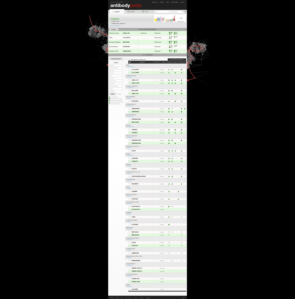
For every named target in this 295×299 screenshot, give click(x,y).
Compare (113, 29)
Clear (120, 94)
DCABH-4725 (135, 278)
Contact (162, 2)
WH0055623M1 (136, 260)
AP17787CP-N (136, 209)
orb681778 (135, 161)
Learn (146, 11)
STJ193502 (135, 224)
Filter (112, 94)
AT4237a (134, 168)
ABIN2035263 (127, 51)
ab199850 (134, 191)
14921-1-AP (126, 33)
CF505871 (135, 132)
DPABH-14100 (136, 281)
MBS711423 (135, 232)
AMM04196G (135, 253)
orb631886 (135, 158)
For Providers (174, 2)
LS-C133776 (126, 37)
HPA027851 (126, 46)
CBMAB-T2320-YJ (137, 271)
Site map (135, 297)
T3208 (133, 217)
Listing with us (141, 297)
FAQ (167, 2)
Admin (183, 297)
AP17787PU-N (136, 206)
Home (111, 2)
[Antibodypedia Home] (127, 6)
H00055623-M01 (136, 119)
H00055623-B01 (136, 143)
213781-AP (135, 245)
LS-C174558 (135, 72)
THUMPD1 (121, 2)
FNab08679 (135, 184)
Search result (116, 2)
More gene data (114, 25)
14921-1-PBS (135, 83)
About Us (154, 2)
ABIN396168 (135, 111)
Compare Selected (116, 58)
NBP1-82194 (135, 122)
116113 (134, 150)
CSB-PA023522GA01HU (139, 176)
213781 (134, 242)
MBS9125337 (135, 235)
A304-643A (135, 199)
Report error (148, 297)
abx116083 (135, 289)
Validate (132, 11)
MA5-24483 (126, 42)
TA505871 (134, 129)
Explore (117, 11)
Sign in (182, 2)
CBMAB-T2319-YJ (137, 268)
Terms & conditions (128, 297)
